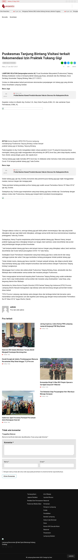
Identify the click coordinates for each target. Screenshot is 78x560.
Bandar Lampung (49, 517)
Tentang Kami (31, 494)
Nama (6, 462)
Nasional (46, 500)
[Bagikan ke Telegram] (74, 63)
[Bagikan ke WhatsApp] (71, 63)
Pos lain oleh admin (17, 310)
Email (42, 462)
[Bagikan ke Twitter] (68, 63)
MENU (4, 1)
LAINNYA (71, 556)
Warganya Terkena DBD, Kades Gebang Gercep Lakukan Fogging (33, 11)
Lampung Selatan (49, 536)
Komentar (9, 442)
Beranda (5, 17)
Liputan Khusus (48, 497)
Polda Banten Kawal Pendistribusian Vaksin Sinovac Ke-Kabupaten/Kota (41, 95)
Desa (45, 523)
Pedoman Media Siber (34, 504)
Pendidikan (47, 513)
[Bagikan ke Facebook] (65, 63)
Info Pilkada (47, 494)
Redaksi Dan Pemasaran (35, 500)
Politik (45, 510)
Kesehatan (13, 17)
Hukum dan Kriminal (49, 520)
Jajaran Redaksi (32, 497)
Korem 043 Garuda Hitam (51, 526)
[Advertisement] (39, 34)
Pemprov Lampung (49, 507)
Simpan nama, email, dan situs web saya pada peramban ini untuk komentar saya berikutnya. (33, 472)
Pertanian (46, 504)
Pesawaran (47, 533)
